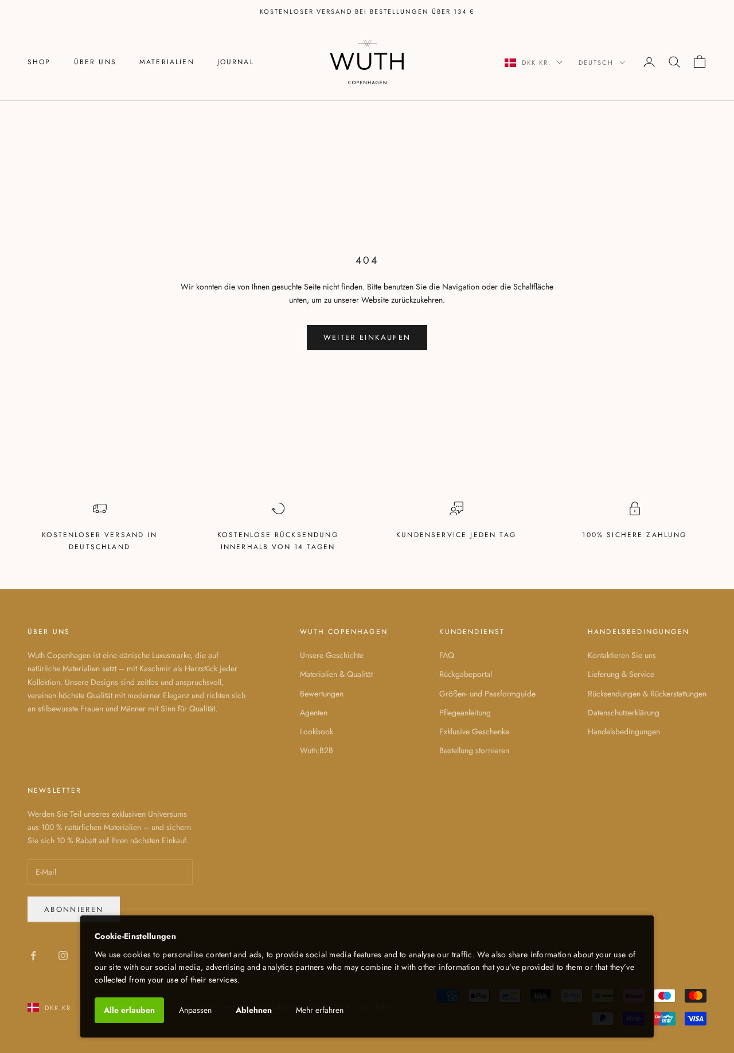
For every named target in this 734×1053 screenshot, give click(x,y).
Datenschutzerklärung (623, 712)
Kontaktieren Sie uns (622, 655)
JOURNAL (235, 62)
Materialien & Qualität (336, 674)
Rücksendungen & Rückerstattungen (647, 693)
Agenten (313, 712)
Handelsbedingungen (624, 731)
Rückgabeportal (465, 674)
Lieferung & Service (621, 674)
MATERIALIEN (166, 62)
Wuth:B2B (316, 750)
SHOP (39, 62)
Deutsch (596, 62)
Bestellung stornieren (474, 750)
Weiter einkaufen (367, 337)
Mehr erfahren (319, 1010)
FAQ (446, 655)
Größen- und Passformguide (487, 693)
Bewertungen (321, 693)
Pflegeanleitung (465, 712)
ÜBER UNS (95, 62)
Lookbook (316, 731)
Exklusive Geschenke (474, 731)
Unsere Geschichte (332, 655)
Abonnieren (73, 909)
